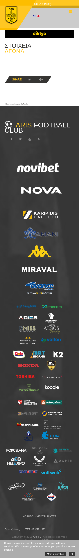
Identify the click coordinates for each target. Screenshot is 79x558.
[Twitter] (29, 79)
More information (55, 554)
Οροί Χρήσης (12, 529)
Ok (72, 554)
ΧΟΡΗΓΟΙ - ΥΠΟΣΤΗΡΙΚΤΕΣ (39, 516)
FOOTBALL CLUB (37, 127)
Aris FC (37, 536)
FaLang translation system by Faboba (16, 104)
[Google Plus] (41, 79)
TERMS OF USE (35, 529)
